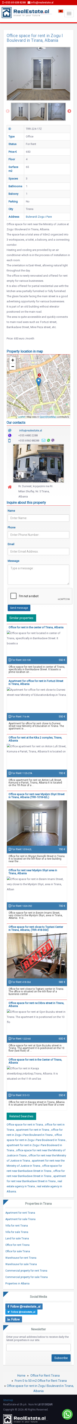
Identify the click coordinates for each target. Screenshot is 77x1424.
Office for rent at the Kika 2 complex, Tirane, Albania (35, 739)
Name (11, 510)
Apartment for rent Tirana (20, 1212)
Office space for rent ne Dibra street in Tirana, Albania (36, 1004)
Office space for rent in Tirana (25, 1124)
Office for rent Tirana (17, 1244)
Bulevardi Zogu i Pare (39, 216)
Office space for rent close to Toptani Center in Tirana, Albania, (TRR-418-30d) (36, 928)
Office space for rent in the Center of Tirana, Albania (35, 1061)
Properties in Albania (17, 1283)
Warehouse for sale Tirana (21, 1264)
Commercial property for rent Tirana (26, 1270)
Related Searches (21, 1116)
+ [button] (12, 360)
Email (11, 544)
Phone (11, 527)
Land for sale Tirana (17, 1238)
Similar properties (21, 618)
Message (13, 560)
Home (21, 1375)
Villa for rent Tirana (16, 1225)
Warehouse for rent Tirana (20, 1257)
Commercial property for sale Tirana (26, 1277)
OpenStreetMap (48, 416)
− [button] (12, 366)
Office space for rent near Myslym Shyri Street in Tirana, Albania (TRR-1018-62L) (37, 796)
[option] (20, 112)
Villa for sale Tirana (16, 1232)
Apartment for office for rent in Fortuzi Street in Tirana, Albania (36, 682)
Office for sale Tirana (17, 1251)
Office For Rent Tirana (45, 1375)
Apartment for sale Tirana (20, 1219)
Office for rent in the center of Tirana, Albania (36, 627)
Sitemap (8, 1400)
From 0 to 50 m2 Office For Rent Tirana (41, 1380)
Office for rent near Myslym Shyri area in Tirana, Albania (33, 872)
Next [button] (69, 111)
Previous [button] (8, 111)
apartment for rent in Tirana (33, 1129)
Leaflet (21, 416)
